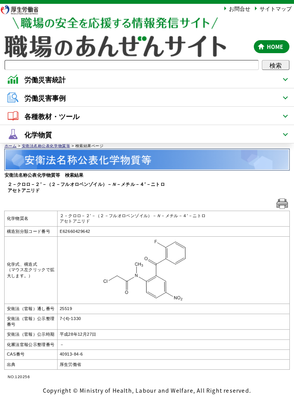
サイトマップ (276, 8)
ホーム (11, 145)
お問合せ (239, 8)
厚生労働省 (23, 9)
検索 (276, 65)
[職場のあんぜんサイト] (125, 24)
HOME (275, 46)
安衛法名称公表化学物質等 (46, 145)
